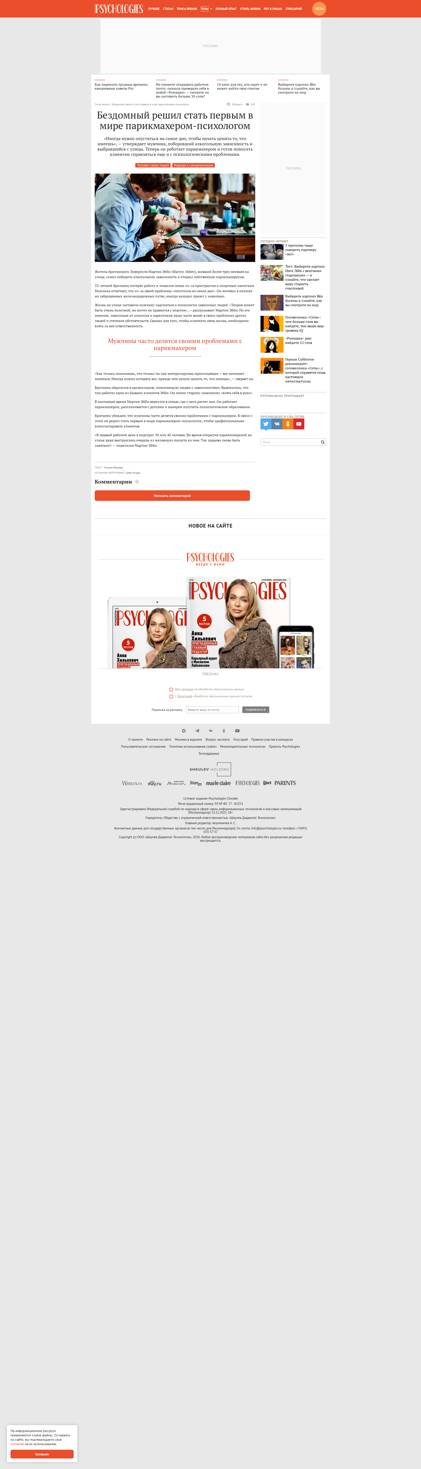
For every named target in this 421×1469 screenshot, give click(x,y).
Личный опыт (226, 9)
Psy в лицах (273, 9)
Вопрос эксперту (218, 739)
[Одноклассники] (224, 731)
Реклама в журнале (188, 739)
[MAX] (184, 731)
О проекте (135, 739)
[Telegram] (197, 731)
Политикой (184, 696)
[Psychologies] (119, 8)
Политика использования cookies (193, 746)
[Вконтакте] (210, 731)
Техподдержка (208, 753)
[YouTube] (237, 731)
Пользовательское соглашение (143, 746)
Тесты (319, 9)
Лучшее (153, 9)
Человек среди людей (153, 165)
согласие (187, 689)
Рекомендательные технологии (242, 746)
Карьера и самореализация (193, 165)
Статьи (168, 9)
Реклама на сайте (158, 739)
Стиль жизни (250, 9)
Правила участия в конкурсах (272, 739)
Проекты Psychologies (284, 746)
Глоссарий (294, 9)
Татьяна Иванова (113, 467)
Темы (204, 9)
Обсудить (237, 104)
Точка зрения (187, 9)
